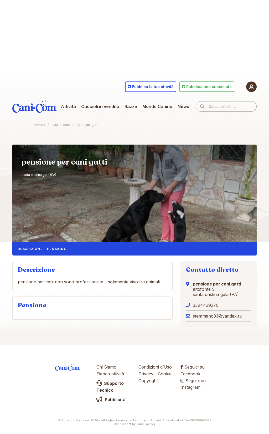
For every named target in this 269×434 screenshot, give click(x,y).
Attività (68, 106)
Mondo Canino (157, 106)
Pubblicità (115, 399)
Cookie (165, 373)
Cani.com (34, 106)
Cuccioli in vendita (100, 106)
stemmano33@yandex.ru (217, 316)
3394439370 (206, 305)
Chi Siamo (106, 367)
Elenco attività (110, 373)
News (183, 106)
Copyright (148, 380)
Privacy (145, 373)
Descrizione (30, 249)
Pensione (56, 249)
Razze (131, 106)
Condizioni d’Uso (155, 367)
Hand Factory (146, 424)
